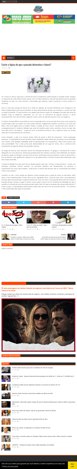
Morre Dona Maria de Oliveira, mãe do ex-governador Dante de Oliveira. (34, 410)
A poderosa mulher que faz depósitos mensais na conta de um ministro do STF (36, 385)
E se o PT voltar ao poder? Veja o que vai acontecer (37, 226)
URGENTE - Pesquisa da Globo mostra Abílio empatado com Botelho (33, 445)
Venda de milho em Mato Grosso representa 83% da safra (29, 419)
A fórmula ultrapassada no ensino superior (62, 226)
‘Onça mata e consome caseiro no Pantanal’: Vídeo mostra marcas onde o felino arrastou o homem (42, 436)
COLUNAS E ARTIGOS (13, 197)
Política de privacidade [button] (10, 466)
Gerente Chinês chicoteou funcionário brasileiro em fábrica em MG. (32, 393)
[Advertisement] (38, 41)
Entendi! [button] (72, 465)
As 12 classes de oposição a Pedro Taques (12, 226)
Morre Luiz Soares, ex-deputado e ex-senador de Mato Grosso (31, 428)
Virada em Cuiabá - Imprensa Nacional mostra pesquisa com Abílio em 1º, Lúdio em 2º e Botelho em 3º (43, 376)
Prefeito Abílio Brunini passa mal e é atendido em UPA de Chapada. (32, 367)
